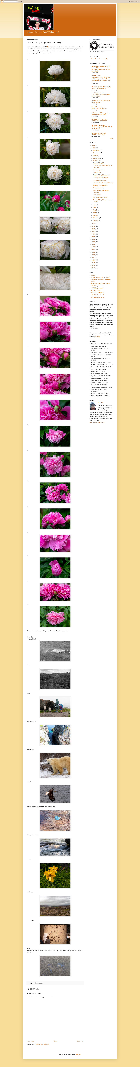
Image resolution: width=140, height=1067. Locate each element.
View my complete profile (97, 422)
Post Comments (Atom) (42, 1044)
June (95, 207)
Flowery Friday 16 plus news (101, 175)
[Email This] (35, 983)
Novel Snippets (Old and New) (100, 277)
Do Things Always (97, 93)
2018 (93, 239)
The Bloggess (96, 75)
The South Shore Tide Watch (101, 100)
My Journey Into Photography (101, 86)
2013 (93, 252)
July (94, 205)
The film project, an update (99, 114)
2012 (93, 255)
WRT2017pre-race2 (97, 288)
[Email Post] (31, 983)
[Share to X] (38, 983)
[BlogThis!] (36, 983)
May (94, 210)
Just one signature (98, 170)
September (96, 158)
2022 (93, 229)
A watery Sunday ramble (100, 185)
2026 (93, 145)
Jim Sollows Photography (100, 119)
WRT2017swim (95, 290)
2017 (93, 242)
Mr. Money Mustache (98, 125)
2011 (93, 257)
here (48, 47)
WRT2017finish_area (97, 297)
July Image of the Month (100, 197)
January (95, 220)
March (95, 215)
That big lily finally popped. (101, 177)
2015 (93, 247)
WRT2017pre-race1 (97, 286)
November (96, 153)
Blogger (78, 1054)
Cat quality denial (98, 188)
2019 (93, 236)
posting (97, 336)
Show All (111, 138)
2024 (93, 223)
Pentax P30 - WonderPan (99, 88)
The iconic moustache (99, 180)
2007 (93, 268)
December (96, 150)
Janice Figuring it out (99, 133)
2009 (93, 262)
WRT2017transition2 (97, 295)
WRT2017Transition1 (97, 292)
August (95, 160)
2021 (93, 231)
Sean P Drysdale (97, 107)
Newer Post (30, 1041)
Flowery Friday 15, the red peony (103, 182)
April (94, 212)
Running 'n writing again (98, 134)
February (96, 218)
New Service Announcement (99, 120)
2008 (93, 265)
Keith (101, 402)
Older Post (80, 1041)
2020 (93, 234)
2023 (93, 226)
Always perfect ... (96, 102)
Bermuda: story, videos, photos (100, 283)
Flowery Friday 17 (98, 163)
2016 (93, 244)
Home (55, 1041)
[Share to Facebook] (40, 983)
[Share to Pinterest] (42, 983)
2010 (93, 260)
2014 (93, 249)
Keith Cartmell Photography (99, 59)
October (95, 155)
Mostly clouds (97, 194)
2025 (93, 148)
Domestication (97, 172)
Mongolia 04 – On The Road (99, 108)
